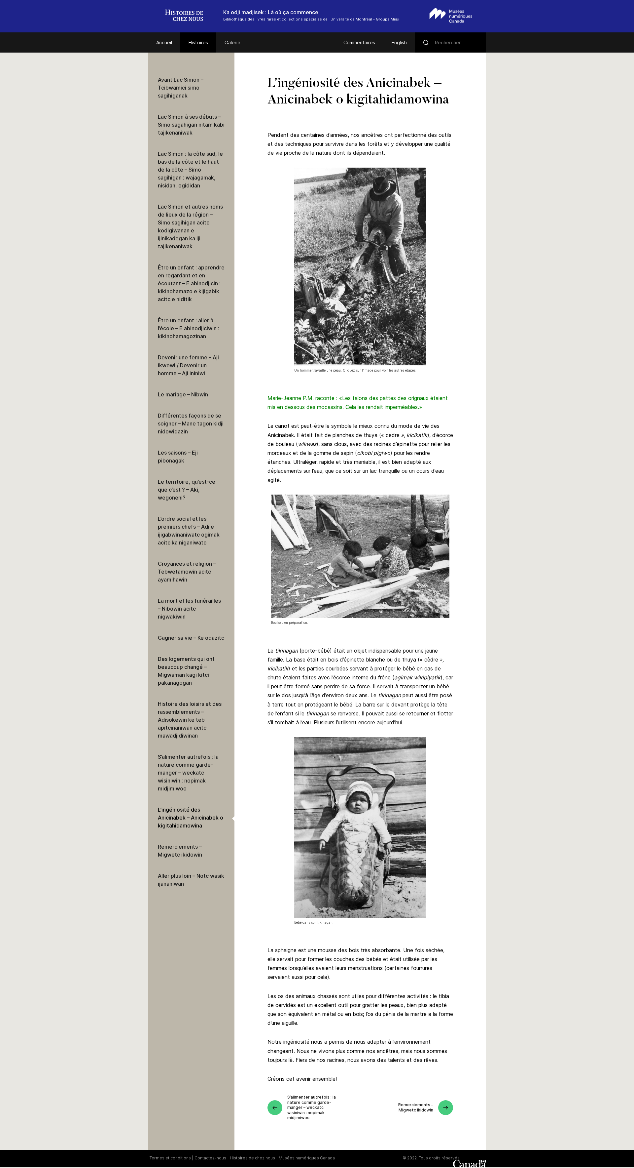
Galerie (232, 42)
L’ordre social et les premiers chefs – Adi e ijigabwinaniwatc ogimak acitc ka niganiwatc (189, 530)
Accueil (164, 42)
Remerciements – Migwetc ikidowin (180, 850)
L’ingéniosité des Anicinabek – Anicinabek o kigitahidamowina (190, 817)
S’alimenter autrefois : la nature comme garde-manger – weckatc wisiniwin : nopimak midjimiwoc (188, 772)
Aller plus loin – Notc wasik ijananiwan (191, 879)
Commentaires (359, 42)
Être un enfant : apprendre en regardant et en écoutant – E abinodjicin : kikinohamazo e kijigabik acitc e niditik (191, 283)
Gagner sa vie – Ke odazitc (191, 637)
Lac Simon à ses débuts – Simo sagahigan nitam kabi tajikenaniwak (191, 124)
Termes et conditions (170, 1157)
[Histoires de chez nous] (187, 16)
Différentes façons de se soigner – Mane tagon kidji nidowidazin (191, 423)
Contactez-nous (210, 1157)
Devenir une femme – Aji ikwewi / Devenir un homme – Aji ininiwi (188, 365)
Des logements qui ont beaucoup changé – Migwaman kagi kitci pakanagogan (186, 671)
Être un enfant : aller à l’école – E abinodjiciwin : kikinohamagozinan (188, 328)
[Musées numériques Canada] (451, 15)
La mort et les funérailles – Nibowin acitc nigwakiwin (189, 608)
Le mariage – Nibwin (183, 394)
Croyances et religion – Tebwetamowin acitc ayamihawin (187, 571)
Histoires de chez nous (252, 1157)
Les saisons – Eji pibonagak (178, 456)
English (399, 42)
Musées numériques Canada (307, 1157)
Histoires (198, 42)
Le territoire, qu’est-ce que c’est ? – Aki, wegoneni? (186, 489)
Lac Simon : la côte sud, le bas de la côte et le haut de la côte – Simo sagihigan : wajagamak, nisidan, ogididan (190, 169)
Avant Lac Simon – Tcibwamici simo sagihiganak (180, 87)
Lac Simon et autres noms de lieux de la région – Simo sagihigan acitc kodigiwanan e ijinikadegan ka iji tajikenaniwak (190, 226)
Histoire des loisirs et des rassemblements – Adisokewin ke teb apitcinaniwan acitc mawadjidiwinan (190, 720)
